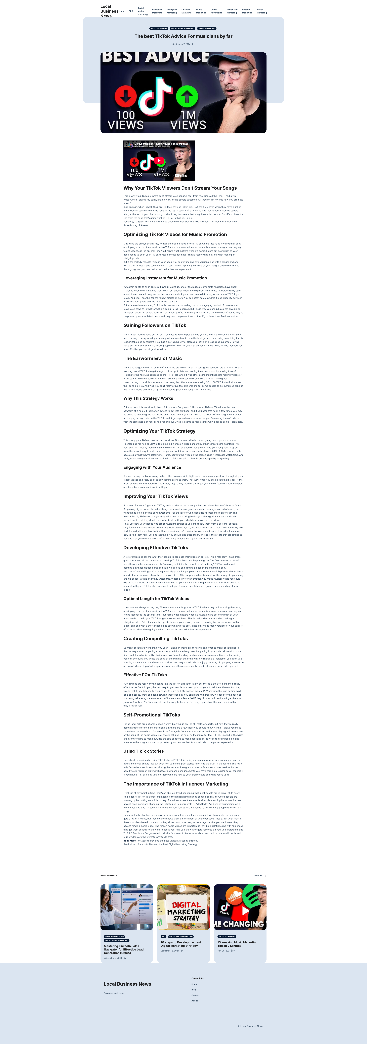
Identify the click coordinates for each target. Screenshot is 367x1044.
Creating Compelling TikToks (155, 638)
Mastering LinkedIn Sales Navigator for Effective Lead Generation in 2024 (124, 949)
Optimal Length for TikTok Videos (156, 598)
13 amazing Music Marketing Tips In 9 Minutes (237, 944)
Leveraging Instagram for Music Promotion (165, 278)
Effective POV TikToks (145, 674)
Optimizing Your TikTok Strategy (159, 431)
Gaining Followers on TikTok (154, 325)
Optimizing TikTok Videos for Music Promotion (175, 234)
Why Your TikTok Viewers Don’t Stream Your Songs (180, 188)
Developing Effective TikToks (155, 547)
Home (121, 11)
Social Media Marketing (143, 11)
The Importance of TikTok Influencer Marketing (175, 784)
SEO (131, 11)
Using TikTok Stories (143, 751)
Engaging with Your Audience (152, 467)
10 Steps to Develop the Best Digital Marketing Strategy (167, 840)
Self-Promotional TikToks (151, 715)
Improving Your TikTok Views (155, 496)
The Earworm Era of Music (152, 358)
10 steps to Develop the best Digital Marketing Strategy (166, 844)
